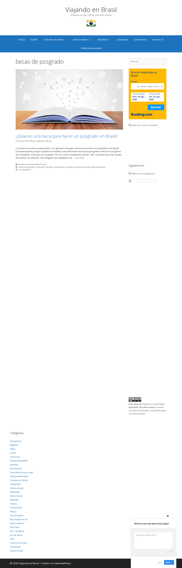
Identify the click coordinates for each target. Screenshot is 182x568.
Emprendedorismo (19, 476)
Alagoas (14, 444)
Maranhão (15, 491)
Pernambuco (16, 507)
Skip (160, 562)
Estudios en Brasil (26, 164)
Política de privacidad (91, 48)
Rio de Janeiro (16, 515)
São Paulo (14, 527)
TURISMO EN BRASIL (53, 39)
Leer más (79, 157)
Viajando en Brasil (91, 9)
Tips (12, 538)
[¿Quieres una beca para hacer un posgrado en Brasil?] (69, 128)
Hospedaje (15, 484)
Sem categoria (17, 531)
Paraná (13, 503)
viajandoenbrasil (98, 167)
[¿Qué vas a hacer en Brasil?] (150, 125)
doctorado (40, 167)
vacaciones (15, 546)
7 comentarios (25, 169)
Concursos (15, 456)
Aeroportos (15, 441)
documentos (16, 468)
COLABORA (122, 39)
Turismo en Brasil (18, 542)
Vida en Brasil (40, 164)
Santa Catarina (17, 523)
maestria (70, 167)
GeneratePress (62, 563)
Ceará (13, 452)
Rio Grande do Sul (18, 519)
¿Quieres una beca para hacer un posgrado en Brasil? (67, 136)
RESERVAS (103, 39)
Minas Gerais (16, 495)
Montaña (14, 499)
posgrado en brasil (82, 167)
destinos (14, 464)
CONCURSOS (140, 39)
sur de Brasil (16, 535)
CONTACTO (158, 39)
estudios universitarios (55, 167)
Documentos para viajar (21, 472)
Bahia (12, 448)
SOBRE (34, 39)
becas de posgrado (27, 167)
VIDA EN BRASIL (81, 39)
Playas (13, 511)
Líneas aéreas (17, 488)
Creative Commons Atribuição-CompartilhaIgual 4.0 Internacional (147, 410)
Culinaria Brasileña (18, 460)
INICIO (21, 39)
